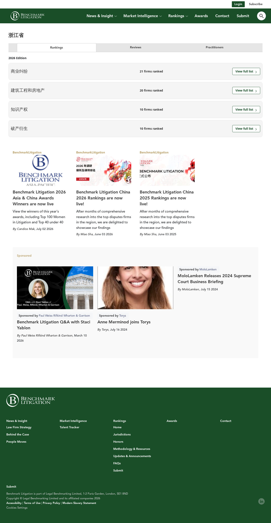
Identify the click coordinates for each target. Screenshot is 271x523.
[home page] (27, 15)
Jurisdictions (122, 434)
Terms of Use (32, 503)
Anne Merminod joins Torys (124, 322)
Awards (201, 16)
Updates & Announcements (132, 456)
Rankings (56, 47)
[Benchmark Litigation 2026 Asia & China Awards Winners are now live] (40, 170)
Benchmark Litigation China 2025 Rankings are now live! (167, 198)
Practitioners (214, 47)
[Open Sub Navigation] (115, 16)
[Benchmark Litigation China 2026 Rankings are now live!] (103, 170)
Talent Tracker (69, 427)
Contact (222, 16)
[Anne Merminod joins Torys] (135, 287)
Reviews (135, 47)
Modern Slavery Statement (79, 503)
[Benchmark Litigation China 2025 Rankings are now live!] (167, 170)
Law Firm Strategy (18, 427)
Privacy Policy (51, 503)
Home (117, 427)
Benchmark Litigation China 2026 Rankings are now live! (103, 198)
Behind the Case (17, 434)
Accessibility (14, 503)
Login (238, 4)
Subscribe (256, 4)
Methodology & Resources (131, 449)
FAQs (117, 463)
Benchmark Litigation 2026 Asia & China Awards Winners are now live (39, 198)
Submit (243, 16)
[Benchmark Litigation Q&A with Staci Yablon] (55, 287)
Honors (118, 441)
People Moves (16, 441)
